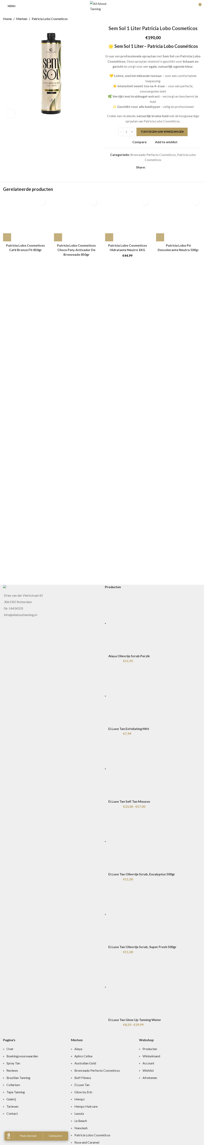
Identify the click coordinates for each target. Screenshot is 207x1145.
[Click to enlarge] (10, 113)
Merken (21, 19)
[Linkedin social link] (162, 167)
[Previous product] (188, 18)
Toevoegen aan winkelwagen (162, 131)
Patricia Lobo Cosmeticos (50, 19)
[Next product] (198, 18)
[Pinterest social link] (157, 167)
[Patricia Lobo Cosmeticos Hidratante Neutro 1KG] (127, 219)
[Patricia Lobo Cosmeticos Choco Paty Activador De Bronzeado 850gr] (76, 219)
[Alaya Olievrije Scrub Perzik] (154, 744)
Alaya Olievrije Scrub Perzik (129, 898)
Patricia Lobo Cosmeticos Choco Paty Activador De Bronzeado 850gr (76, 249)
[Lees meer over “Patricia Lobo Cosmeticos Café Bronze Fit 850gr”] (7, 237)
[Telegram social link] (167, 167)
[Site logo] (102, 5)
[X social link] (152, 167)
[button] (109, 237)
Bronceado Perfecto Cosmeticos (153, 155)
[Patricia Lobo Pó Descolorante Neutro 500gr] (178, 219)
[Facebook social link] (148, 167)
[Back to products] (193, 18)
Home (7, 19)
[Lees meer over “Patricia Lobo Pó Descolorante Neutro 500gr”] (160, 237)
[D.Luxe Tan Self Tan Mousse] (154, 1132)
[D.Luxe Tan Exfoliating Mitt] (138, 938)
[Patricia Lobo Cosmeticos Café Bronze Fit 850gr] (25, 219)
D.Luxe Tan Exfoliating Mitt (128, 971)
